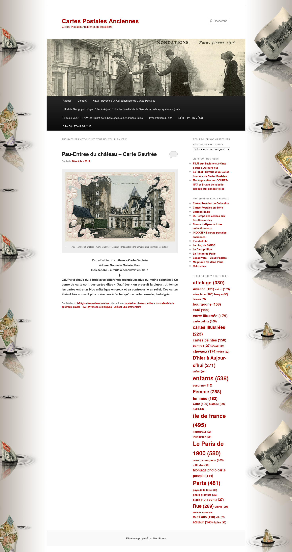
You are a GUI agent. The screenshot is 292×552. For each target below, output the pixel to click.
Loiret (198, 460)
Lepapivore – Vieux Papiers (210, 258)
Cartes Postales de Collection (211, 203)
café (201, 309)
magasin (214, 460)
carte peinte (205, 321)
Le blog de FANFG (204, 245)
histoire (217, 404)
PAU (84, 307)
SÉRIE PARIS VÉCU (190, 118)
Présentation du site (160, 118)
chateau (141, 303)
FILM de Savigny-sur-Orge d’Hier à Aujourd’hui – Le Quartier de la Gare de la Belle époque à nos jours (121, 109)
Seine (221, 507)
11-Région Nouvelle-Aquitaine (92, 303)
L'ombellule (200, 241)
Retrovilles (199, 266)
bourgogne (207, 304)
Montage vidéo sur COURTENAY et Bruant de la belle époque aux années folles (210, 184)
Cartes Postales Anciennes (100, 20)
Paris (206, 483)
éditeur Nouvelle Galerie (160, 303)
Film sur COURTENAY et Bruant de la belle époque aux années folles (103, 118)
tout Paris (204, 517)
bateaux (199, 299)
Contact (82, 100)
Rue (203, 506)
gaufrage (67, 307)
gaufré (76, 307)
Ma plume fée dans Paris (208, 262)
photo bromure (205, 495)
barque (221, 294)
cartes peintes (209, 340)
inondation (202, 437)
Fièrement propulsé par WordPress (146, 538)
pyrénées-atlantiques (100, 307)
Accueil (67, 100)
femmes (205, 398)
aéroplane (203, 294)
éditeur (203, 522)
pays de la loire (205, 490)
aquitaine (130, 303)
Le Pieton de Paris (204, 253)
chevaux (205, 351)
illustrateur (202, 432)
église (220, 522)
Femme (207, 391)
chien (223, 351)
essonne (202, 385)
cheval (217, 346)
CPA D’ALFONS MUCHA (77, 126)
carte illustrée (210, 315)
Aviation (203, 289)
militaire (201, 465)
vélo (220, 517)
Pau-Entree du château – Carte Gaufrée (109, 154)
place (200, 500)
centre (202, 345)
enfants (211, 378)
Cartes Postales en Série (208, 207)
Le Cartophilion (202, 249)
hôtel (198, 409)
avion (222, 289)
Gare (200, 404)
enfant (199, 371)
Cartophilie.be (201, 211)
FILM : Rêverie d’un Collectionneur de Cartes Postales (124, 100)
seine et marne (203, 512)
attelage (208, 282)
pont (216, 499)
